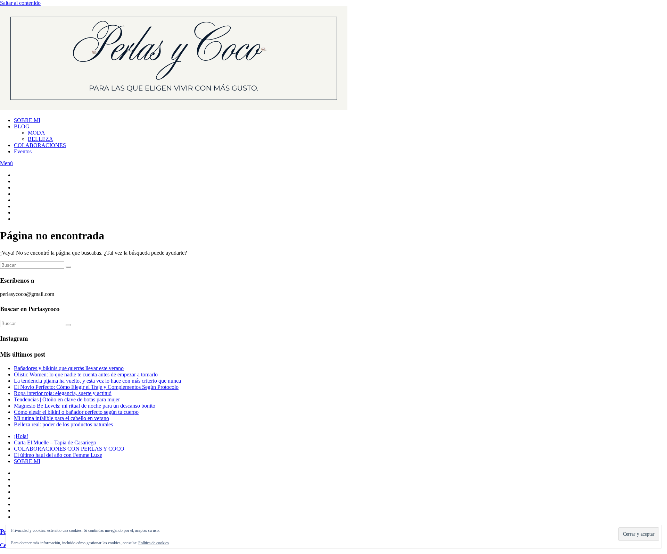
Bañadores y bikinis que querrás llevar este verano (69, 368)
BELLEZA (40, 139)
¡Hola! (21, 436)
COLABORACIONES (40, 145)
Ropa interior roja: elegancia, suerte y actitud (63, 393)
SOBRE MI (27, 120)
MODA (36, 133)
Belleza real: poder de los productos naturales (63, 424)
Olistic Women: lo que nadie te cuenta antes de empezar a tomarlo (86, 374)
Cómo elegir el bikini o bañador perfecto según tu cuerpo (76, 412)
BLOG (22, 126)
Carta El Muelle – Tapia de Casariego (55, 442)
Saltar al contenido (20, 3)
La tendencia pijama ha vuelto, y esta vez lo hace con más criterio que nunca (97, 381)
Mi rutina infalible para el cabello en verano (61, 418)
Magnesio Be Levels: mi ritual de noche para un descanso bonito (84, 406)
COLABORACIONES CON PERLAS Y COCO (69, 449)
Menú (6, 163)
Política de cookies (153, 542)
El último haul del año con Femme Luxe (58, 455)
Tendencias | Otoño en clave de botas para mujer (67, 399)
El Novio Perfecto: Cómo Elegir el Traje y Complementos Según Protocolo (96, 387)
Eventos (23, 151)
